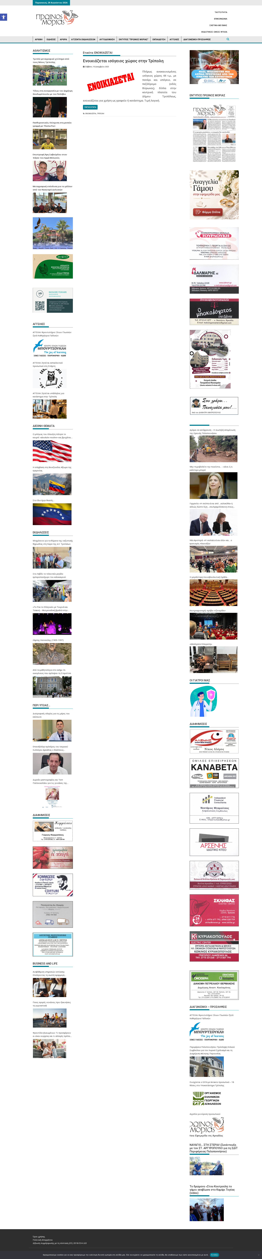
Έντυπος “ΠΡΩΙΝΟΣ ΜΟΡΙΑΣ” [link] (133, 39)
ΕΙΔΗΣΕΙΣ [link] (51, 39)
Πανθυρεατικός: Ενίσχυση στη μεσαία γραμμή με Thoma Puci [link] (52, 124)
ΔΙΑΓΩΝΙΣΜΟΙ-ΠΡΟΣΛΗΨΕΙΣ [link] (197, 39)
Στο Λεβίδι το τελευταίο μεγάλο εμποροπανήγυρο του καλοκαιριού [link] (49, 575)
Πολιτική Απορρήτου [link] (43, 1239)
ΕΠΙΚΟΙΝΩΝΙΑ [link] (220, 18)
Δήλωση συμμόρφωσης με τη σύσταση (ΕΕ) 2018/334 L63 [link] (60, 1243)
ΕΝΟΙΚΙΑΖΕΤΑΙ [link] (90, 113)
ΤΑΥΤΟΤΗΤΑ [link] (221, 12)
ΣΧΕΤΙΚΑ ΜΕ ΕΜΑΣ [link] (218, 25)
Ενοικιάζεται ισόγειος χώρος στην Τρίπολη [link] (123, 60)
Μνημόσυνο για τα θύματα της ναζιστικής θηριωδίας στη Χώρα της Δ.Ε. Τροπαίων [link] (53, 542)
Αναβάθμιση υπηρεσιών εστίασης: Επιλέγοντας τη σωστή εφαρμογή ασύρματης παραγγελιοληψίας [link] (49, 973)
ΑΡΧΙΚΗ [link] (38, 39)
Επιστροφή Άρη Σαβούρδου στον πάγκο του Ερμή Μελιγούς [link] (50, 156)
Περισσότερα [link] (90, 107)
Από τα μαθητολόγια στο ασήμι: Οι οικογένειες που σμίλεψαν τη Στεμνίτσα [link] (52, 672)
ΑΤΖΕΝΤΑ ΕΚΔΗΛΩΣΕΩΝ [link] (83, 39)
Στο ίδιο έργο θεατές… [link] (43, 500)
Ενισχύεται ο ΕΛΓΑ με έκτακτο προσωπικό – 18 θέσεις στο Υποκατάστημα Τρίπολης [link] (212, 1084)
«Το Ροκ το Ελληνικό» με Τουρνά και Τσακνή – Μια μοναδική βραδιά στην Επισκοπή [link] (50, 609)
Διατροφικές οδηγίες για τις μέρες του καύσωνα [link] (51, 715)
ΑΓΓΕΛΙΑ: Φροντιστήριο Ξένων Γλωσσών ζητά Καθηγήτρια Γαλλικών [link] (52, 334)
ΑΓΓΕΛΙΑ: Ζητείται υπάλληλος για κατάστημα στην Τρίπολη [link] (48, 395)
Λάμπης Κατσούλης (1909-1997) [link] (48, 640)
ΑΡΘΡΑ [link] (63, 39)
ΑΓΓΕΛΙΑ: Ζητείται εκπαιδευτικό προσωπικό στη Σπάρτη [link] (48, 364)
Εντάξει (214, 1255)
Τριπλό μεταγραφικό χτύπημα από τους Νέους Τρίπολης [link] (51, 60)
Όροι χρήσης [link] (39, 1236)
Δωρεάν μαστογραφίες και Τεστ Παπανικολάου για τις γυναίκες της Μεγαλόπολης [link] (50, 781)
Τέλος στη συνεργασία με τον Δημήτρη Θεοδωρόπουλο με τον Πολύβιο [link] (52, 92)
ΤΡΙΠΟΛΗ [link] (100, 113)
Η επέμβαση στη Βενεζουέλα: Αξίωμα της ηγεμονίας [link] (52, 469)
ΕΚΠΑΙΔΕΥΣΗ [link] (159, 39)
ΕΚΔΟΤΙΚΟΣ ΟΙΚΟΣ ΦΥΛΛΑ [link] (214, 31)
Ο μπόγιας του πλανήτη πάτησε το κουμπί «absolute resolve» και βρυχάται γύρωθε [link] (52, 436)
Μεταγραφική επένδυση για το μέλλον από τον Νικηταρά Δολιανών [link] (52, 188)
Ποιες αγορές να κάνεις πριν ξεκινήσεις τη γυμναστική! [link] (52, 1004)
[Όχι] (258, 1255)
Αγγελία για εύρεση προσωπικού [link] (205, 1114)
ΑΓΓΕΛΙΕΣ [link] (174, 39)
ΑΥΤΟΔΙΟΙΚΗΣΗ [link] (107, 39)
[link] (3, 17)
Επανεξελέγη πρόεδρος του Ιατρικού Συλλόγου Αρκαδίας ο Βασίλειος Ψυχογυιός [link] (50, 748)
